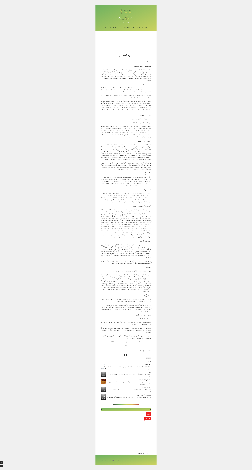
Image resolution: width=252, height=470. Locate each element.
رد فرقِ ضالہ (123, 27)
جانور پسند (150, 372)
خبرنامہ (105, 27)
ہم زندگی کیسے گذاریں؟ (126, 55)
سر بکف (126, 18)
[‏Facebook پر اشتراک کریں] (146, 358)
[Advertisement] (126, 41)
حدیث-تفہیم (133, 27)
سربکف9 (126, 57)
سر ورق (146, 27)
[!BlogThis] (148, 358)
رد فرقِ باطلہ (128, 27)
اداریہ (142, 27)
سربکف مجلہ (110, 459)
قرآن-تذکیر (138, 27)
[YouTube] (146, 459)
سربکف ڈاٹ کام (106, 460)
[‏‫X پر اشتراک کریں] (147, 358)
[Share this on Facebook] (126, 355)
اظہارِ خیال (109, 27)
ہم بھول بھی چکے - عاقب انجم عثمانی (146, 388)
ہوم (126, 409)
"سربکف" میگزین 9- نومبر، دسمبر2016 (145, 380)
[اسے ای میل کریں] (150, 358)
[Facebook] (150, 459)
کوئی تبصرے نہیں (117, 57)
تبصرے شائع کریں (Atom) (141, 453)
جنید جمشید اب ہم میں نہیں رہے (147, 365)
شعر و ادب (119, 27)
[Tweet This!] (124, 355)
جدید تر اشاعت (103, 409)
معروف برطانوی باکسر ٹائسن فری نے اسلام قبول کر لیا (144, 395)
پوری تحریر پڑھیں (142, 384)
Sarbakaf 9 (123, 57)
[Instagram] (148, 459)
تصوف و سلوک (114, 27)
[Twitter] (149, 459)
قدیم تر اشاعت (149, 409)
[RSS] (145, 459)
